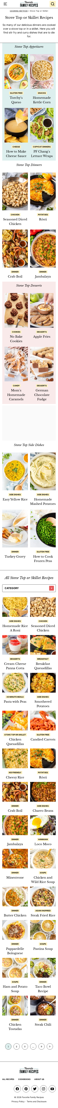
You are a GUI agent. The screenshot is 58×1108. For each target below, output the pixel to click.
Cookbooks (24, 1079)
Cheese (16, 147)
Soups (43, 873)
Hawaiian (43, 839)
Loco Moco (43, 844)
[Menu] (5, 4)
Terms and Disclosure (36, 1101)
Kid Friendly (15, 772)
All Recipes (8, 1079)
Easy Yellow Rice (15, 499)
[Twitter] (34, 1088)
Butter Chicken (15, 915)
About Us (39, 1079)
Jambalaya (43, 276)
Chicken (15, 214)
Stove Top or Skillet (15, 735)
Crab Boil (15, 276)
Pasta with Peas (15, 701)
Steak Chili (43, 1024)
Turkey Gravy (15, 556)
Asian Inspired (43, 910)
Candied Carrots (43, 739)
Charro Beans (43, 811)
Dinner (15, 272)
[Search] (53, 4)
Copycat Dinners (42, 147)
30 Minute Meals (15, 697)
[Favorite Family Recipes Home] (29, 4)
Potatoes (43, 214)
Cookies (16, 332)
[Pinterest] (26, 1088)
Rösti (43, 219)
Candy (16, 385)
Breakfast (43, 659)
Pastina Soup (43, 949)
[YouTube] (52, 1088)
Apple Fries (41, 336)
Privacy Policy (18, 1101)
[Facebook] (17, 1088)
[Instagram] (43, 1088)
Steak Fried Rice (43, 915)
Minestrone (15, 877)
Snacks (42, 93)
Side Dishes (15, 494)
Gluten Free (16, 93)
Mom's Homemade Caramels (16, 395)
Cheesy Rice (15, 777)
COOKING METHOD (19, 11)
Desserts (42, 332)
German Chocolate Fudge (42, 395)
